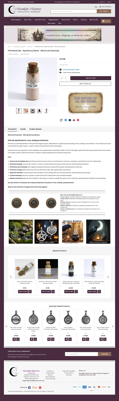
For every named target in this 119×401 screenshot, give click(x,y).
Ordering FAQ (50, 373)
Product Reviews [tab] (35, 129)
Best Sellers (51, 23)
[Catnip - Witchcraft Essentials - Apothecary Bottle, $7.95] (25, 269)
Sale (59, 23)
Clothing (83, 20)
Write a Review (13, 54)
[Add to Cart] (14, 339)
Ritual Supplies (16, 20)
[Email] (70, 120)
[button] (21, 232)
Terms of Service (50, 379)
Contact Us (50, 371)
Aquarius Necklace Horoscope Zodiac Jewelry (16, 328)
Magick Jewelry (53, 20)
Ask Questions (24, 54)
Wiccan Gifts (66, 20)
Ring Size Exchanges (69, 371)
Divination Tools (40, 20)
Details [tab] (23, 129)
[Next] (108, 276)
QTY (62, 78)
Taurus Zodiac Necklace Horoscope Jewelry (68, 328)
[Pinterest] (78, 120)
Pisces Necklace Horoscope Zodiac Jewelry (33, 328)
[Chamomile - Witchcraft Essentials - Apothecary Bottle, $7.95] (48, 269)
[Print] (74, 120)
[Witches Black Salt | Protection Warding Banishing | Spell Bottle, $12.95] (71, 269)
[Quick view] (30, 291)
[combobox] (74, 11)
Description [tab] (12, 129)
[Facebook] (66, 120)
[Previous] (11, 276)
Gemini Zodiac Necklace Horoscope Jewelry (85, 328)
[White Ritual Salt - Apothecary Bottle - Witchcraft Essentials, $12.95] (94, 269)
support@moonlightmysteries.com (33, 380)
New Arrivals (94, 20)
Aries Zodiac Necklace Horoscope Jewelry (51, 328)
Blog (96, 7)
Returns (50, 375)
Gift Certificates (50, 377)
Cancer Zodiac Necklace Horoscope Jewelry (103, 328)
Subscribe (104, 354)
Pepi (16, 333)
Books (75, 20)
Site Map (68, 375)
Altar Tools (27, 20)
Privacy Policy (69, 373)
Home (9, 46)
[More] (21, 19)
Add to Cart (91, 78)
